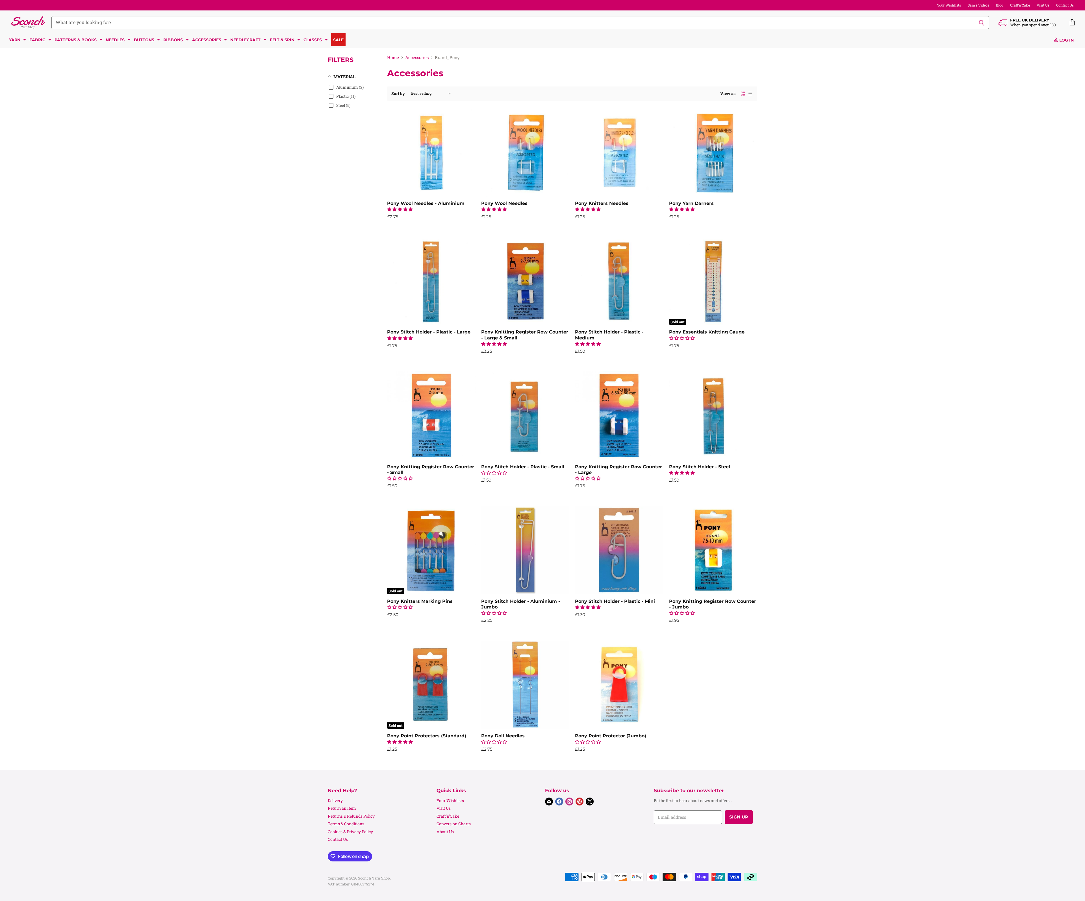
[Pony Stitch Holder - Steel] (713, 415)
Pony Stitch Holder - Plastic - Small (522, 466)
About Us (445, 831)
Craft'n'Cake (1020, 5)
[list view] (750, 93)
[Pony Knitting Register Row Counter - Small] (431, 415)
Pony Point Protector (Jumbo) (610, 735)
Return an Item (342, 808)
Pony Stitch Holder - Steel (699, 466)
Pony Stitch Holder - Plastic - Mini (615, 601)
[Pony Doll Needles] (525, 684)
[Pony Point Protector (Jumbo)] (619, 684)
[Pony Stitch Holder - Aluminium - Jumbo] (525, 550)
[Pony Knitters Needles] (619, 152)
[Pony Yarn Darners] (713, 152)
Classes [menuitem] (312, 39)
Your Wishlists (949, 5)
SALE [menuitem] (338, 39)
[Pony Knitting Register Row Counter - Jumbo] (713, 550)
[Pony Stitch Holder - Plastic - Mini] (619, 550)
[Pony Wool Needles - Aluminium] (431, 152)
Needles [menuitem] (115, 39)
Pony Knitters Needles (601, 203)
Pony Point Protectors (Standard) (426, 735)
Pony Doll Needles (503, 735)
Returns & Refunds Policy (351, 816)
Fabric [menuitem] (37, 39)
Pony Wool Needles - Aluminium (426, 203)
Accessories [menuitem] (206, 39)
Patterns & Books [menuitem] (76, 39)
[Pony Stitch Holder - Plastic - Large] (431, 281)
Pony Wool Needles (504, 203)
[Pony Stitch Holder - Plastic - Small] (525, 415)
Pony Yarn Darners (691, 203)
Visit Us (1043, 5)
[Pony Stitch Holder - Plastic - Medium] (619, 281)
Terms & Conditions (346, 823)
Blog (999, 5)
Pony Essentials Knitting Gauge (707, 332)
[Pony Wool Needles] (525, 152)
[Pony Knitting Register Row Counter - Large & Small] (525, 281)
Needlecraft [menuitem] (245, 39)
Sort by (398, 93)
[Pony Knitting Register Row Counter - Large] (619, 415)
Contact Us (1065, 5)
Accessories (417, 57)
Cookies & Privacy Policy (350, 831)
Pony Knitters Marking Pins (420, 601)
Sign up (738, 817)
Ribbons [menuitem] (173, 39)
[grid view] (743, 93)
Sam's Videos (978, 5)
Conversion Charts (454, 823)
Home (393, 57)
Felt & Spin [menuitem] (282, 39)
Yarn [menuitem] (14, 39)
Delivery (335, 800)
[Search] (981, 22)
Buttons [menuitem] (144, 39)
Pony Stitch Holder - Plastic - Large (428, 332)
